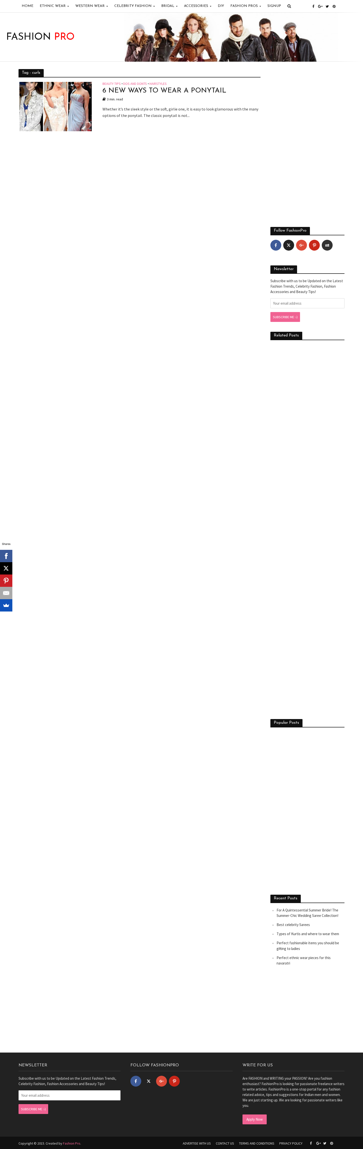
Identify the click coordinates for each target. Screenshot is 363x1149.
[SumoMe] (6, 605)
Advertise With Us (197, 1143)
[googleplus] (301, 245)
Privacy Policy (290, 1143)
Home (27, 6)
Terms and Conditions (256, 1143)
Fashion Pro (71, 1143)
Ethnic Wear (53, 6)
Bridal (167, 6)
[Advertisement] (307, 143)
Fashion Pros (244, 6)
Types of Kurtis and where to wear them (308, 933)
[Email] (6, 593)
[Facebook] (275, 245)
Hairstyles (158, 84)
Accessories (196, 6)
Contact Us (225, 1143)
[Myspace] (327, 245)
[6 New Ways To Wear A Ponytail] (56, 106)
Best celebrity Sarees (293, 924)
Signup (274, 6)
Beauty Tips (111, 84)
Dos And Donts (135, 84)
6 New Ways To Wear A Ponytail (164, 90)
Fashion (40, 37)
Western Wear (90, 6)
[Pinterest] (314, 245)
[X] (6, 568)
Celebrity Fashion (133, 6)
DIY (221, 6)
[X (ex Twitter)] (288, 245)
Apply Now (254, 1119)
